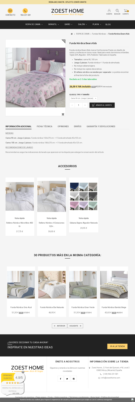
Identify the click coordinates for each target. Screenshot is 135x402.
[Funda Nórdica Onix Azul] (21, 285)
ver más (16, 393)
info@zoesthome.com (110, 378)
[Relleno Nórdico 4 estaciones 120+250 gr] (51, 196)
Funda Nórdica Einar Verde (83, 307)
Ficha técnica (44, 126)
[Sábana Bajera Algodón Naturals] (83, 196)
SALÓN (81, 24)
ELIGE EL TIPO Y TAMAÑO (79, 95)
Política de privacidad (110, 397)
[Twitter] (67, 379)
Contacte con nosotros (24, 397)
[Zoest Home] (67, 11)
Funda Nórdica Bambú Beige (114, 307)
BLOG (108, 24)
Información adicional (19, 126)
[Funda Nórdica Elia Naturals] (52, 285)
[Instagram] (74, 379)
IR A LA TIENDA (117, 346)
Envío (50, 397)
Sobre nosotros (61, 397)
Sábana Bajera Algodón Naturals (84, 223)
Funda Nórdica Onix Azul (21, 307)
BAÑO (67, 24)
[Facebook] (61, 379)
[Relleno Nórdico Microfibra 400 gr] (19, 196)
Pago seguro (41, 397)
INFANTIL (52, 24)
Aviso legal (95, 397)
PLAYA (96, 24)
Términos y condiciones (79, 397)
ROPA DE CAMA (33, 24)
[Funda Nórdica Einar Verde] (83, 285)
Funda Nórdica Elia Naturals (52, 307)
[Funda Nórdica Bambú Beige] (114, 285)
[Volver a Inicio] (72, 33)
